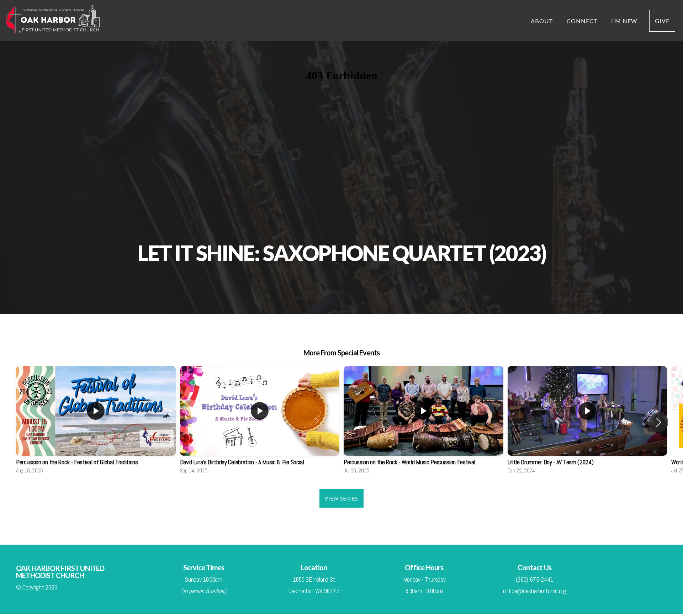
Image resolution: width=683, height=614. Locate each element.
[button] (658, 422)
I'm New (624, 20)
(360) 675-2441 (535, 579)
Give (662, 20)
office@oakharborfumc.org (534, 591)
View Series (341, 498)
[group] (96, 422)
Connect (583, 20)
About (543, 20)
